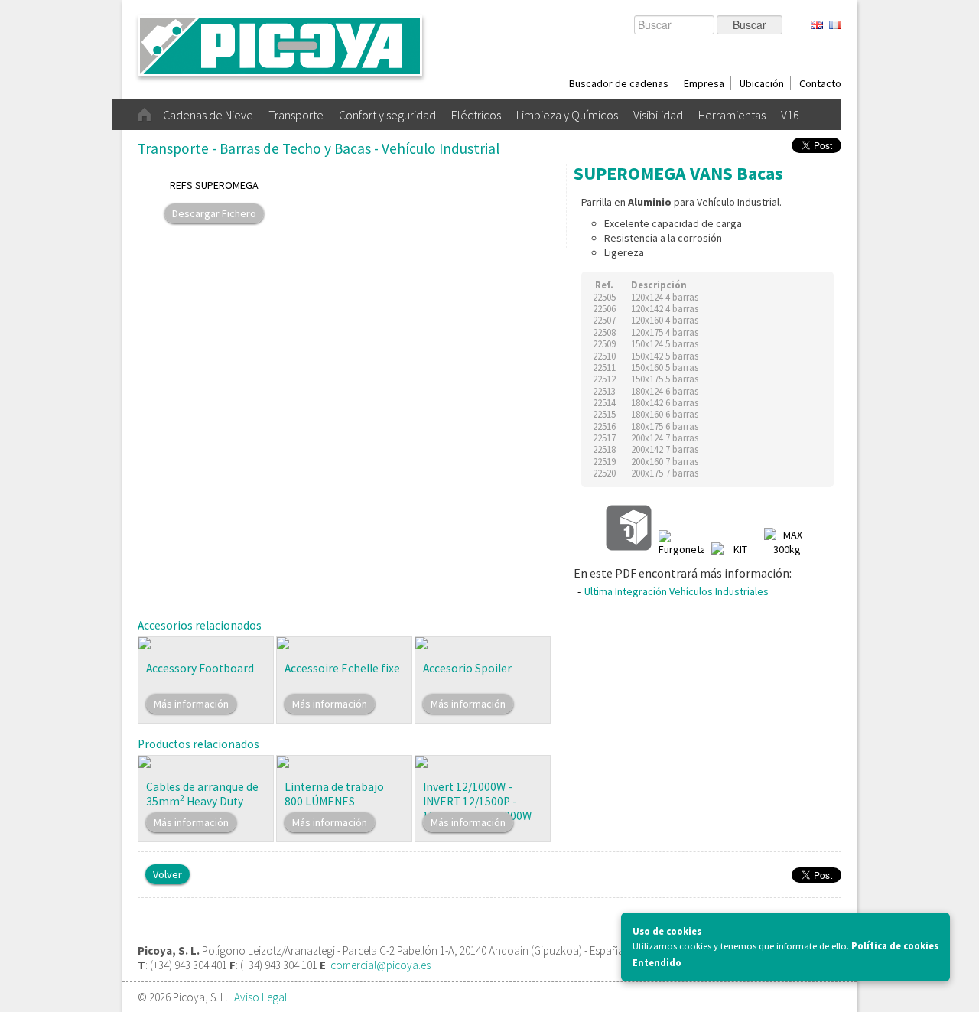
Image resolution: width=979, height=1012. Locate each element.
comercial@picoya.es (380, 965)
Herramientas (732, 114)
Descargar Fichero (214, 213)
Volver (167, 874)
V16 (790, 114)
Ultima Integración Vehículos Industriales (676, 591)
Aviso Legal (260, 997)
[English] (817, 25)
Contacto (820, 83)
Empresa (704, 83)
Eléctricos (476, 114)
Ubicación (762, 83)
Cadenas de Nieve (208, 114)
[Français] (835, 25)
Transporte (296, 114)
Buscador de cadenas (618, 83)
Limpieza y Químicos (567, 114)
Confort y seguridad (387, 114)
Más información (191, 704)
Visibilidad (658, 114)
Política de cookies (894, 946)
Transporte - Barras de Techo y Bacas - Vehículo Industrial (318, 148)
